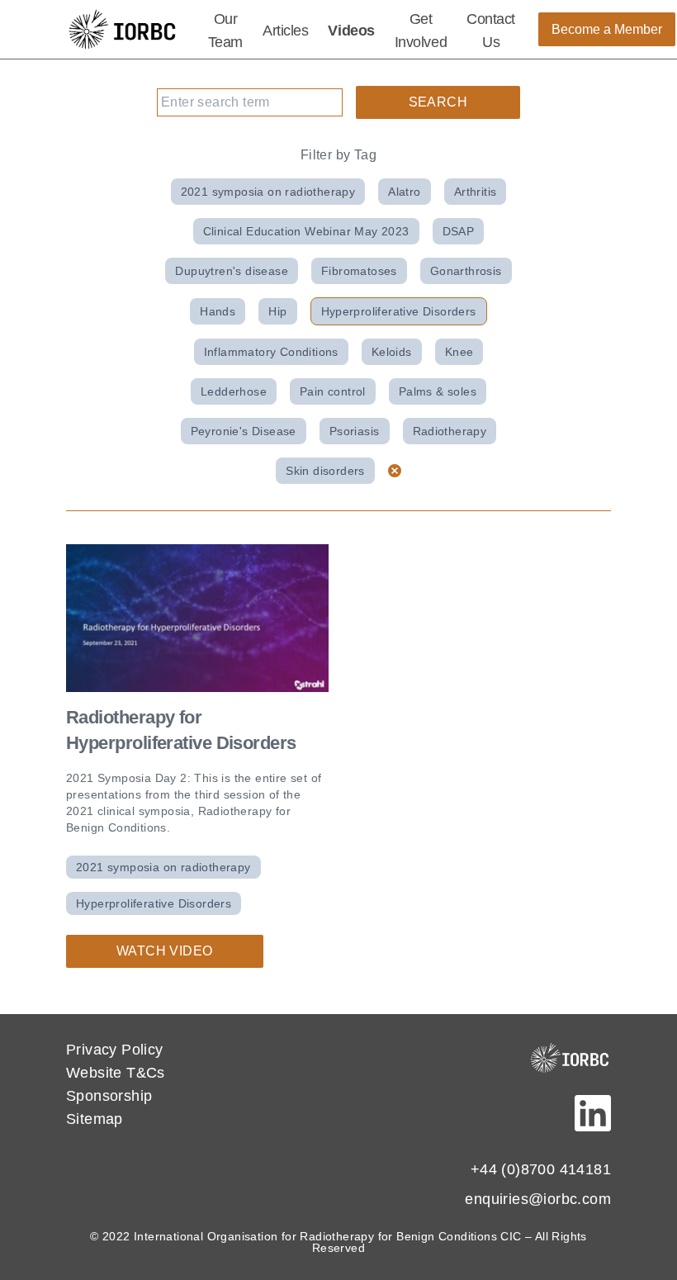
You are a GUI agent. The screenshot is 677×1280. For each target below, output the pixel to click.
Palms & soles (437, 391)
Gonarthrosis (466, 270)
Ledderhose (234, 391)
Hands (217, 311)
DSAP (459, 231)
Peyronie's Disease (243, 431)
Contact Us (490, 30)
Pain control (333, 391)
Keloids (392, 351)
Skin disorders (325, 470)
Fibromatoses (359, 270)
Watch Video (164, 951)
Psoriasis (354, 431)
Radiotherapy (450, 431)
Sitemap (94, 1119)
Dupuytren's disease (231, 270)
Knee (459, 351)
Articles (285, 30)
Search (438, 102)
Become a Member (607, 29)
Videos (351, 30)
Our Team (225, 30)
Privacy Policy (114, 1049)
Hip (277, 311)
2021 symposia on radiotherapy (268, 191)
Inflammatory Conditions (271, 351)
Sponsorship (109, 1096)
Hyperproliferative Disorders (398, 311)
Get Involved (421, 30)
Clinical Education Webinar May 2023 (306, 231)
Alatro (404, 191)
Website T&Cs (115, 1072)
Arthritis (475, 191)
